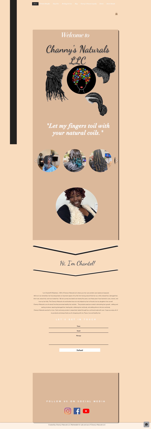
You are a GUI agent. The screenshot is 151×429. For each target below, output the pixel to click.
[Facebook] (77, 411)
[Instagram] (67, 411)
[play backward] (36, 161)
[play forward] (117, 161)
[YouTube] (86, 411)
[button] (116, 13)
